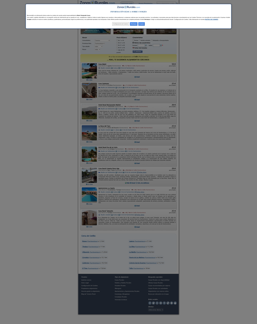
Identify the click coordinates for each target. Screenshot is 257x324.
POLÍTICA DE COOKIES (211, 19)
